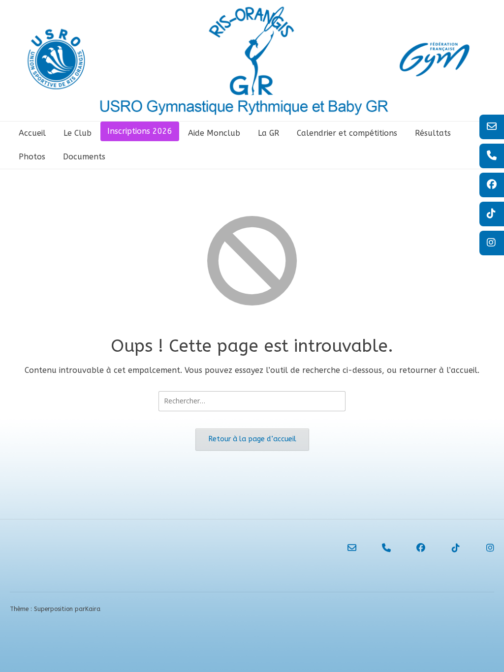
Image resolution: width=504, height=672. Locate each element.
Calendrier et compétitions (347, 133)
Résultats (433, 133)
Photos (32, 156)
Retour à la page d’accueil (252, 439)
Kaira (92, 609)
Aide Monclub (214, 133)
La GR (268, 133)
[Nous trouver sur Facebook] (412, 548)
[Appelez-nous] (377, 548)
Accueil (32, 133)
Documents (84, 156)
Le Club (77, 133)
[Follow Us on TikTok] (446, 548)
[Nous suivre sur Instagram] (481, 548)
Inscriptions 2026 (139, 131)
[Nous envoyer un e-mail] (343, 548)
